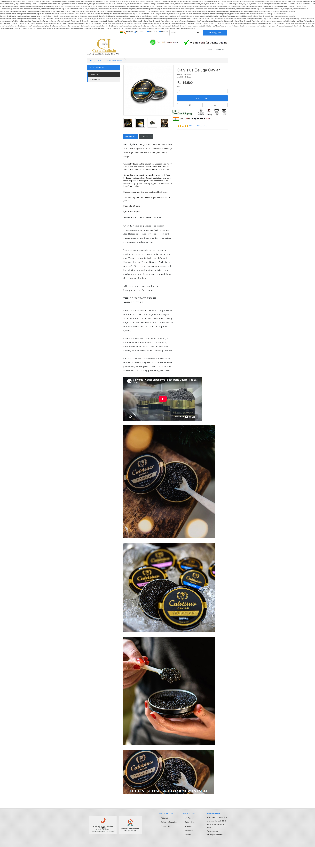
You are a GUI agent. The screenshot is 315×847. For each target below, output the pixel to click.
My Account (189, 818)
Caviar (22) (94, 74)
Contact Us (165, 826)
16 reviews (192, 126)
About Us (164, 818)
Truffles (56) (95, 80)
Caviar (210, 49)
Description (130, 136)
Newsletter (189, 830)
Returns (188, 834)
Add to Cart (202, 98)
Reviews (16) (146, 136)
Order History (190, 822)
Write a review (202, 126)
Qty (178, 87)
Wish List (188, 826)
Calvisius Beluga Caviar (115, 60)
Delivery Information (169, 822)
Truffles (220, 49)
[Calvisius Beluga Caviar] (148, 90)
